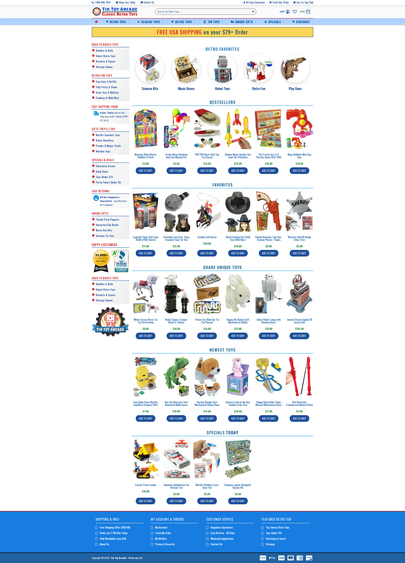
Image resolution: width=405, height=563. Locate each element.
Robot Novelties (105, 140)
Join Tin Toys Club (304, 2)
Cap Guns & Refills (106, 82)
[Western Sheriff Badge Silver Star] (299, 211)
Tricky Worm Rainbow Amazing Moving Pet (176, 155)
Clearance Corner (105, 166)
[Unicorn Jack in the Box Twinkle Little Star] (238, 376)
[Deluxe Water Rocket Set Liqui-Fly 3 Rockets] (238, 128)
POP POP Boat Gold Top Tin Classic (207, 155)
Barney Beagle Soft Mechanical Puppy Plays (207, 403)
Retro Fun (258, 88)
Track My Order (163, 533)
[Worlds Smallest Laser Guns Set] (207, 459)
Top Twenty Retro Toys (277, 527)
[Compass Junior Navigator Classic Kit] (238, 459)
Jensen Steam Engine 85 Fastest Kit (299, 321)
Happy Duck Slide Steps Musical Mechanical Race (268, 403)
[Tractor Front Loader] (145, 459)
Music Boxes (186, 88)
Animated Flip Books (107, 225)
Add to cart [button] (145, 171)
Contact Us (148, 2)
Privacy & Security (165, 544)
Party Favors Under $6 (108, 182)
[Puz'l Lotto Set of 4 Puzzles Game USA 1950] (269, 128)
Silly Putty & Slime (106, 87)
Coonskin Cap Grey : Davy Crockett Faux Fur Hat (176, 238)
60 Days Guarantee (255, 2)
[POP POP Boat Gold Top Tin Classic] (207, 128)
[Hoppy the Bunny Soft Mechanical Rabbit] (238, 293)
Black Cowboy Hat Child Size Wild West (238, 238)
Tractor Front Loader (145, 485)
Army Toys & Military (107, 92)
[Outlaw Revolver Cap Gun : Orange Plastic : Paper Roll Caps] (269, 211)
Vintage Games (104, 67)
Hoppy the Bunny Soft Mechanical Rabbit (238, 321)
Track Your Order (280, 2)
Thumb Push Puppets (107, 219)
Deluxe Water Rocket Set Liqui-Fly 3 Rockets (238, 155)
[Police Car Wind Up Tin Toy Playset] (207, 293)
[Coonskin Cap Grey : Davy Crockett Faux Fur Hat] (176, 211)
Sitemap (270, 544)
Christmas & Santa (276, 539)
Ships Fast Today (127, 2)
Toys (107, 151)
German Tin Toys (105, 236)
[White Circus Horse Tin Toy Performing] (145, 293)
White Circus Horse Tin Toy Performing (146, 321)
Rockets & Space (105, 61)
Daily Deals (102, 171)
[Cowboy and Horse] (207, 211)
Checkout (303, 21)
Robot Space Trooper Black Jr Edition (176, 321)
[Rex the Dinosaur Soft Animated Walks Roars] (176, 376)
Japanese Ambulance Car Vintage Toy (176, 486)
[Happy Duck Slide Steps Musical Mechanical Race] (269, 376)
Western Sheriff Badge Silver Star (299, 238)
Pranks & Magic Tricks (108, 146)
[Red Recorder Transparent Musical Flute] (299, 376)
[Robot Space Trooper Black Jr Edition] (176, 293)
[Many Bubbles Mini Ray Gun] (299, 128)
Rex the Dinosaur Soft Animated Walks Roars (176, 403)
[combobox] (202, 11)
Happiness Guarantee (222, 527)
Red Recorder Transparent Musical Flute (299, 403)
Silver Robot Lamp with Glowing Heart (269, 321)
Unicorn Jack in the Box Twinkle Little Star (238, 403)
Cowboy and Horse (207, 237)
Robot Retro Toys (105, 56)
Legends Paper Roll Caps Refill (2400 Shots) (145, 238)
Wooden (100, 151)
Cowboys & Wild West (107, 98)
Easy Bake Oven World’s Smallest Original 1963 (145, 403)
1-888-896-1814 (102, 2)
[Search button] (253, 12)
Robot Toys (222, 88)
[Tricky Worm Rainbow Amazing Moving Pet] (176, 128)
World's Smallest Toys (108, 135)
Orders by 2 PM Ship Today (114, 533)
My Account (161, 527)
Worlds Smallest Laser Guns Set (207, 486)
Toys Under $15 (104, 177)
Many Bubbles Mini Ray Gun (299, 155)
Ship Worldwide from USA (113, 539)
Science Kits (150, 88)
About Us (104, 544)
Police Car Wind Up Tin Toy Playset (207, 321)
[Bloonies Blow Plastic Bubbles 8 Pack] (145, 128)
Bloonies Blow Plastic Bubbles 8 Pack (145, 155)
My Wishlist (161, 539)
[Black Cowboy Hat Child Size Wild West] (238, 211)
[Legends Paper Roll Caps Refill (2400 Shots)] (145, 211)
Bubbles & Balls (104, 51)
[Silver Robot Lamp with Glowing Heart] (269, 293)
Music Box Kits (104, 230)
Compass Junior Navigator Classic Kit (237, 486)
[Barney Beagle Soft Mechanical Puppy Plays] (207, 376)
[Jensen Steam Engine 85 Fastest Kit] (299, 293)
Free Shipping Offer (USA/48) (115, 527)
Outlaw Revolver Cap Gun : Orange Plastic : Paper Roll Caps (268, 239)
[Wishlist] (295, 12)
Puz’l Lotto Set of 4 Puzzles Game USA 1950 (268, 155)
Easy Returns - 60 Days (223, 533)
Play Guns (295, 88)
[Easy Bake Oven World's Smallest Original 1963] (145, 376)
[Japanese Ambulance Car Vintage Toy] (176, 459)
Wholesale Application (222, 539)
